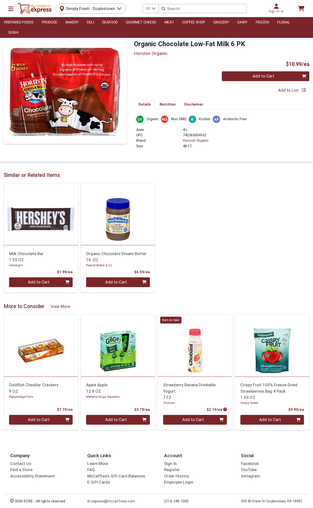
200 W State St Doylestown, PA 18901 (271, 501)
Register (172, 469)
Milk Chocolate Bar (26, 256)
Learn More (97, 463)
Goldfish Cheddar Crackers (33, 387)
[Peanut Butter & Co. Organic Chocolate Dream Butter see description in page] (118, 214)
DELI (90, 22)
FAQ (91, 469)
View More (60, 306)
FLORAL (283, 22)
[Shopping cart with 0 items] (301, 8)
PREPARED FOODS (19, 22)
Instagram (250, 476)
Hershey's (16, 265)
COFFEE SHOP (193, 22)
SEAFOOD (110, 22)
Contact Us (20, 463)
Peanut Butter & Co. (99, 265)
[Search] (163, 9)
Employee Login (178, 482)
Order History (176, 476)
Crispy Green (249, 403)
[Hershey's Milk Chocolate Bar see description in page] (41, 214)
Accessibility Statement (32, 476)
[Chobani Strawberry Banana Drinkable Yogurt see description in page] (195, 345)
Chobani (169, 403)
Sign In (170, 463)
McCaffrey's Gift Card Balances (116, 476)
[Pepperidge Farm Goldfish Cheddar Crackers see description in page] (41, 345)
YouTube (249, 469)
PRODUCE (49, 22)
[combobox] (202, 8)
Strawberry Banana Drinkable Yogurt (189, 391)
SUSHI (13, 32)
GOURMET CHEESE (141, 22)
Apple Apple (97, 387)
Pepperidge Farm (21, 397)
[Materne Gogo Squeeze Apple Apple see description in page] (118, 345)
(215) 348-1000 (176, 501)
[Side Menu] (10, 8)
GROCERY (221, 22)
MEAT (169, 22)
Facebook (250, 463)
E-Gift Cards (98, 482)
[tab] (144, 104)
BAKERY (72, 22)
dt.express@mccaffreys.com (111, 501)
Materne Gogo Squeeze (102, 397)
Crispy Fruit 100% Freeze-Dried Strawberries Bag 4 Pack (269, 391)
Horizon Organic (196, 140)
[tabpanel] (221, 134)
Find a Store (21, 469)
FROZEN (262, 22)
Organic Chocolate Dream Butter (116, 256)
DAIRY (242, 22)
